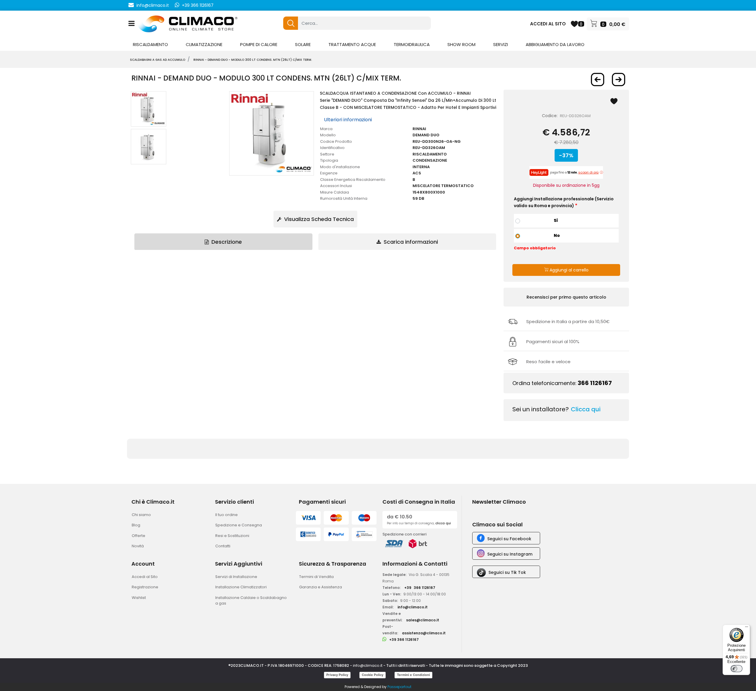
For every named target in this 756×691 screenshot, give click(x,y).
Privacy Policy (337, 675)
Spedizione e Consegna (238, 525)
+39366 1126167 (419, 587)
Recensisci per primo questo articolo (566, 297)
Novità (138, 546)
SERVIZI (500, 44)
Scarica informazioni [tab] (410, 241)
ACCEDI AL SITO (548, 24)
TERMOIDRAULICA (412, 44)
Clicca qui (586, 409)
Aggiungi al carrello (568, 270)
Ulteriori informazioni (348, 119)
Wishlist (139, 597)
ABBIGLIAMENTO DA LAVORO (555, 44)
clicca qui (443, 523)
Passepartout (399, 686)
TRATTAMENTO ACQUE (352, 44)
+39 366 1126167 (198, 5)
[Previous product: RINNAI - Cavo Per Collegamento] (597, 79)
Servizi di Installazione (236, 576)
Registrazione (145, 587)
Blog (136, 525)
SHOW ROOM (461, 44)
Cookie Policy (372, 675)
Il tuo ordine (226, 515)
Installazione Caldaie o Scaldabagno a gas (251, 600)
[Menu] (746, 628)
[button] (290, 23)
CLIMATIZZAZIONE (204, 44)
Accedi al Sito (145, 576)
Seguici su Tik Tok (507, 572)
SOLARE (303, 44)
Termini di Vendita (316, 576)
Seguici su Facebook (509, 539)
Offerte (138, 535)
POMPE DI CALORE (258, 44)
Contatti (222, 546)
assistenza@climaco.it (424, 633)
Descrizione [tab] (226, 241)
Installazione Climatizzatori (241, 587)
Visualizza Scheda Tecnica (318, 219)
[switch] (736, 668)
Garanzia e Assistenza (320, 587)
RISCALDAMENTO (150, 44)
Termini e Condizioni (413, 675)
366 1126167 (595, 383)
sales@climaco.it (422, 620)
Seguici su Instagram (509, 554)
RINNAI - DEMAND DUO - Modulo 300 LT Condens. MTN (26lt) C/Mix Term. (252, 60)
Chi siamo (141, 515)
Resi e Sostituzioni (232, 535)
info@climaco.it (152, 5)
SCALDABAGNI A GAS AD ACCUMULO (157, 60)
